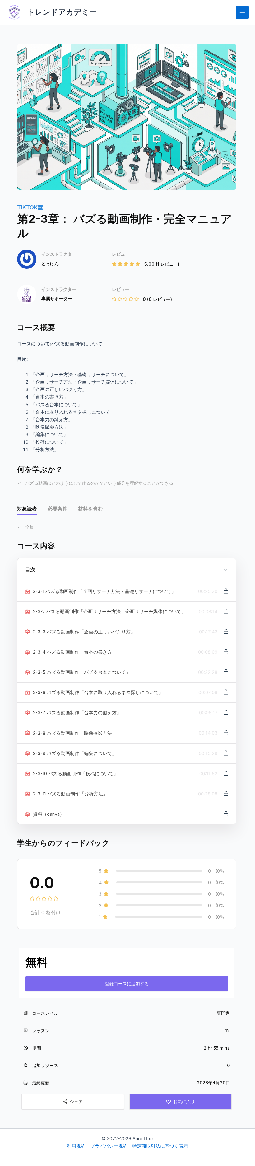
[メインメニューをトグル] (242, 12)
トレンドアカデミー (62, 11)
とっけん (50, 263)
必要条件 (57, 509)
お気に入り (184, 1101)
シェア (76, 1101)
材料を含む (90, 509)
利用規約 (76, 1146)
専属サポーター (56, 298)
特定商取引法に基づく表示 (160, 1146)
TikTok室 (30, 207)
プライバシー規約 (109, 1146)
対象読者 (27, 509)
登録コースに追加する (127, 983)
